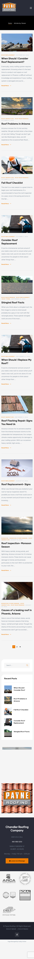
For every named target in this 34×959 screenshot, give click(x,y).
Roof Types (6, 299)
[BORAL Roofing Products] (25, 895)
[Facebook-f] (17, 935)
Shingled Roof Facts (12, 302)
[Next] (20, 646)
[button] (17, 748)
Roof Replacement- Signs (16, 484)
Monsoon (4, 538)
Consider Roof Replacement (19, 722)
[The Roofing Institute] (25, 879)
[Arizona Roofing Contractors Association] (9, 879)
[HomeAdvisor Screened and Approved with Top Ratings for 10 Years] (9, 895)
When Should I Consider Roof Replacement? (19, 689)
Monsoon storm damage (18, 538)
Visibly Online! (22, 942)
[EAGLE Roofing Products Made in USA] (9, 911)
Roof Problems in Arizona (15, 123)
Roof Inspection (7, 118)
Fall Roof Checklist (12, 182)
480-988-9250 (17, 841)
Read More (6, 85)
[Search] (27, 665)
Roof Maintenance (21, 118)
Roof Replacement (8, 55)
